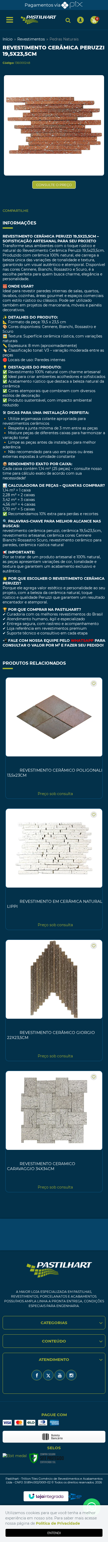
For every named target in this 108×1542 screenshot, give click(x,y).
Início (8, 39)
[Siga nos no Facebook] (36, 1375)
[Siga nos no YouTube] (60, 1375)
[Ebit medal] (15, 1455)
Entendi (54, 1532)
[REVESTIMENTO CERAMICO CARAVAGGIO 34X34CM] (54, 1131)
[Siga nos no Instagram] (71, 1375)
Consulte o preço (54, 185)
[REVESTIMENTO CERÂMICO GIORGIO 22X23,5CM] (54, 1000)
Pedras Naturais (64, 39)
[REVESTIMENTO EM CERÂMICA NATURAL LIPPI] (54, 869)
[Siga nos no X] (48, 1375)
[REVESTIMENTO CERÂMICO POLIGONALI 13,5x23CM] (54, 738)
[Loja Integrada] (46, 1496)
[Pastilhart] (38, 20)
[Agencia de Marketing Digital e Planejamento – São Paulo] (75, 1496)
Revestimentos (31, 39)
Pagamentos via (43, 5)
